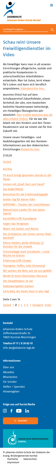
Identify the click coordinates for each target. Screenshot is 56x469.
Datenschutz (30, 459)
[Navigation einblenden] (51, 4)
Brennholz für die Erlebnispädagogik (25, 194)
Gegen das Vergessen (16, 223)
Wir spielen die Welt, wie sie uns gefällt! (27, 270)
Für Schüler (10, 381)
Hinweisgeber (11, 391)
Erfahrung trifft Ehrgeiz (17, 260)
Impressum (13, 462)
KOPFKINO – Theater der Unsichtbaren (26, 204)
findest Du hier (29, 149)
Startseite (12, 459)
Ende (48, 305)
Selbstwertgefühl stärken (18, 286)
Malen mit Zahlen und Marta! (20, 228)
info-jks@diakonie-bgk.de (19, 348)
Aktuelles (8, 372)
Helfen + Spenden (14, 386)
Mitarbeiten (10, 377)
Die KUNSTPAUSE (13, 189)
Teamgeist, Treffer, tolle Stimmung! (24, 265)
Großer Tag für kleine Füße (19, 199)
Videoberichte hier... (32, 88)
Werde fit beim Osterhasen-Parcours (25, 276)
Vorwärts (37, 305)
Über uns (8, 367)
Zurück (7, 161)
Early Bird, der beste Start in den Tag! (26, 291)
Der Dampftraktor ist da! (18, 281)
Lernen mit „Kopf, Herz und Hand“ (24, 184)
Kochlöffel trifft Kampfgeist (20, 218)
